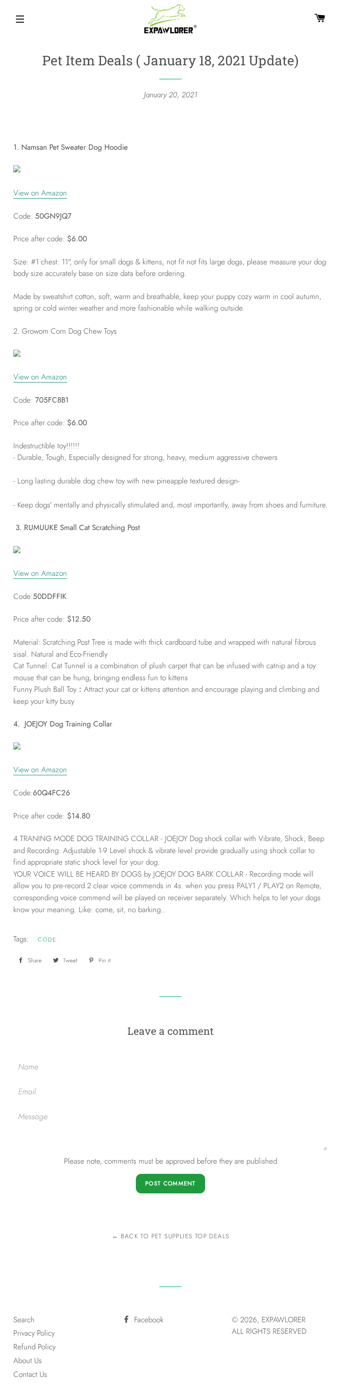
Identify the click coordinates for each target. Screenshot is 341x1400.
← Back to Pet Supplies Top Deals (171, 1236)
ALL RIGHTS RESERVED (269, 1331)
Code (47, 939)
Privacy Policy (34, 1333)
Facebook (147, 1319)
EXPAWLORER (283, 1319)
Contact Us (30, 1374)
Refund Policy (34, 1346)
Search (24, 1319)
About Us (27, 1360)
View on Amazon (40, 192)
